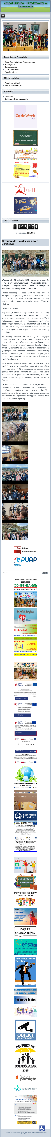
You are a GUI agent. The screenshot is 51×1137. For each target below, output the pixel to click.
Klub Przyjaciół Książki (13, 85)
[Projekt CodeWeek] (25, 1016)
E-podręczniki (10, 64)
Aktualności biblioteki (12, 83)
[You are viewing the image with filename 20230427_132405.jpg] (15, 490)
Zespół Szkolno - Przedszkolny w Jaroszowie (25, 5)
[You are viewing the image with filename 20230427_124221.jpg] (15, 431)
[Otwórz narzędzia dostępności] (42, 1128)
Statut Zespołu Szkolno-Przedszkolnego (20, 62)
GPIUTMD (31, 233)
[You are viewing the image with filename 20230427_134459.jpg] (15, 529)
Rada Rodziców (11, 72)
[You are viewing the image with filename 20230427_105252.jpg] (15, 412)
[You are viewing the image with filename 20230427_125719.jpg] (15, 470)
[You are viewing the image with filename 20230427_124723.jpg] (15, 451)
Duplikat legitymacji (12, 69)
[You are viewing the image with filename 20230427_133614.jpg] (15, 509)
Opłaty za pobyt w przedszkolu (16, 99)
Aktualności (9, 96)
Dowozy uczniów (11, 67)
